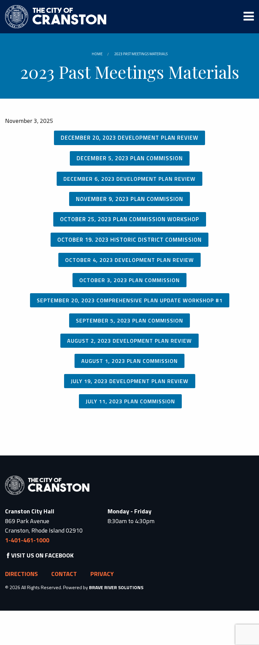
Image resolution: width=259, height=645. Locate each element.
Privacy (102, 573)
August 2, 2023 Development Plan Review (129, 341)
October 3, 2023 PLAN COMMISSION (129, 280)
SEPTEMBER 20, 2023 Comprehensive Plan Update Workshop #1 (130, 300)
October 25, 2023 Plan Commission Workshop (129, 219)
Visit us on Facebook (42, 555)
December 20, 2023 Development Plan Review (129, 137)
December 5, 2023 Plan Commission (130, 158)
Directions (21, 573)
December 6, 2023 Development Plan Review (129, 179)
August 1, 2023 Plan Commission (129, 361)
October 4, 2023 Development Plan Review (129, 260)
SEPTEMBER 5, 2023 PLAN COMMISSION (129, 320)
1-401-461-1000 (27, 540)
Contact (64, 573)
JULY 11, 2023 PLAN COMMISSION (130, 401)
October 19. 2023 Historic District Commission (129, 239)
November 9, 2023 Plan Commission (129, 199)
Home (97, 54)
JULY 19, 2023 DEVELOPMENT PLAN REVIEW (130, 381)
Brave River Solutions (116, 587)
